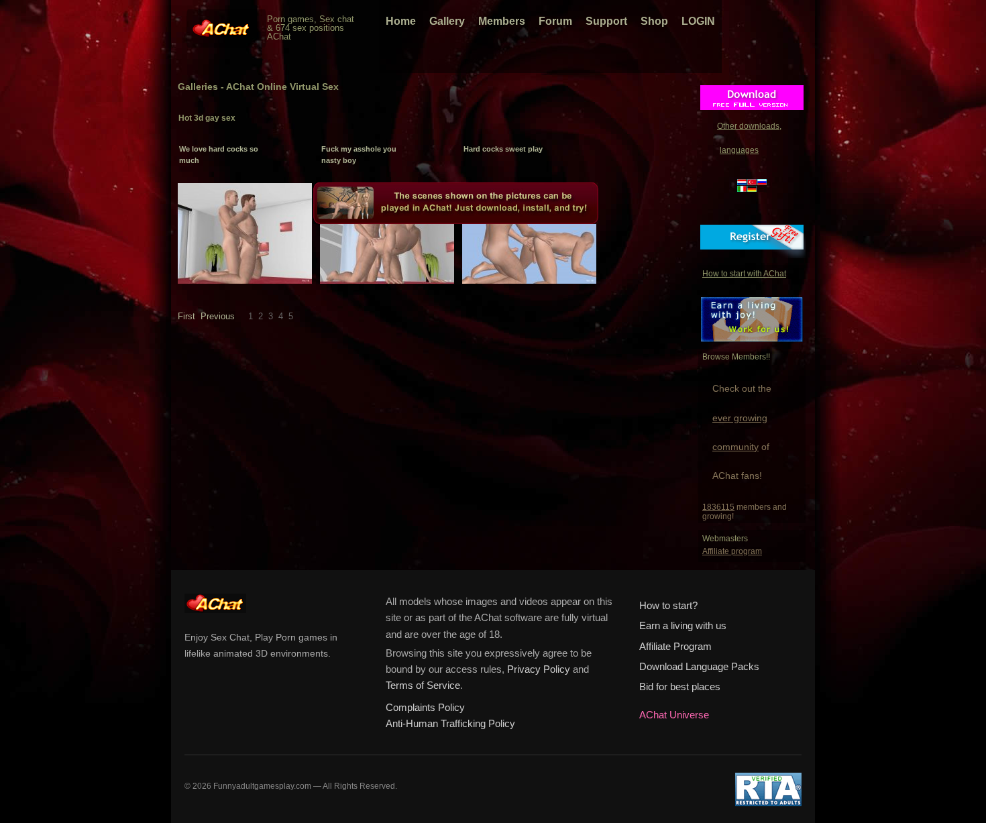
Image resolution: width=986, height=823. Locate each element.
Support (606, 21)
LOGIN (698, 21)
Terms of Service (423, 685)
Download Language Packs (699, 666)
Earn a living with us (682, 625)
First (186, 316)
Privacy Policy (538, 669)
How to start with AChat (744, 273)
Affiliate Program (675, 646)
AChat (222, 24)
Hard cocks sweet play (503, 149)
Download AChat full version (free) (752, 101)
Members (501, 21)
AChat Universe (674, 715)
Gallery (447, 21)
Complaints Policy (425, 707)
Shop (654, 21)
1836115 (718, 507)
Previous (218, 316)
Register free (752, 240)
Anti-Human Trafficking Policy (450, 723)
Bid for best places (679, 686)
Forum (555, 21)
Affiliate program (732, 551)
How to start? (668, 605)
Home (401, 21)
